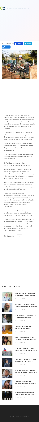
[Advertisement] (19, 96)
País (19, 236)
